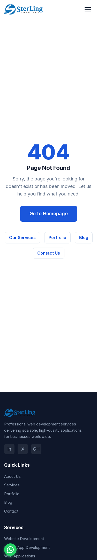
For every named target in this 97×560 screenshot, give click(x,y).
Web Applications (19, 556)
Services (12, 484)
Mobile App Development (27, 547)
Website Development (24, 538)
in (9, 449)
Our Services (22, 237)
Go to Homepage (48, 213)
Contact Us (48, 253)
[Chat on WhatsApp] (10, 549)
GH (36, 449)
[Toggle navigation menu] (88, 9)
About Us (12, 476)
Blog (83, 237)
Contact (11, 511)
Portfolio (57, 237)
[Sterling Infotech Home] (23, 9)
